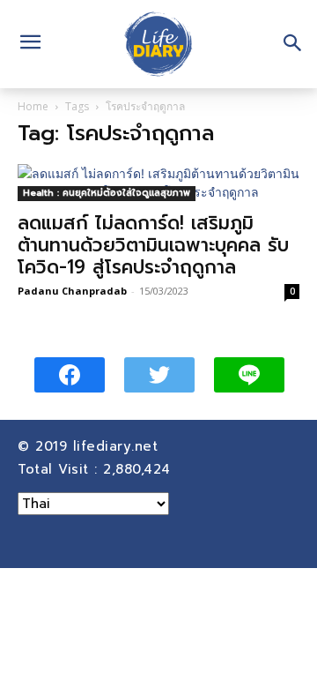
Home (33, 106)
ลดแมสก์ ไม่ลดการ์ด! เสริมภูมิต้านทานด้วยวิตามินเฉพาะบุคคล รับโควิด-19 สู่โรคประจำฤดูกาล (153, 245)
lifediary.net (118, 446)
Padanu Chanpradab (72, 290)
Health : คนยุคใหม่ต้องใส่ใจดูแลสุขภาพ (106, 192)
